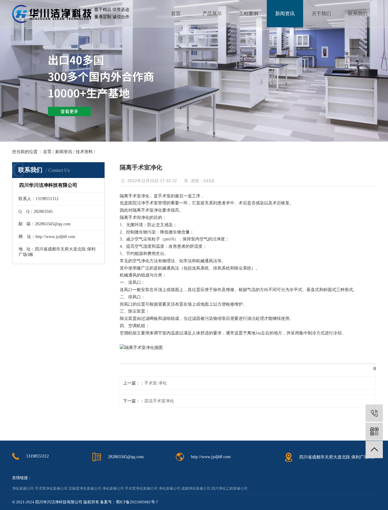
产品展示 (212, 13)
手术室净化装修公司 (51, 488)
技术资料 (84, 151)
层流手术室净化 (159, 401)
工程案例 (248, 13)
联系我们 (357, 13)
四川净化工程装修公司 (229, 488)
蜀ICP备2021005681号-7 (137, 502)
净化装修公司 (23, 488)
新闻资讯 (285, 13)
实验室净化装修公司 (85, 488)
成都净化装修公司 (195, 488)
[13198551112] (374, 413)
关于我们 (321, 13)
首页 (176, 13)
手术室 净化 (155, 383)
